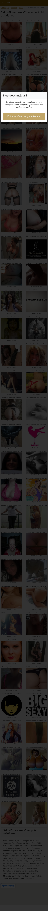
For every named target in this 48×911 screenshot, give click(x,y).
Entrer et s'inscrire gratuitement (24, 116)
